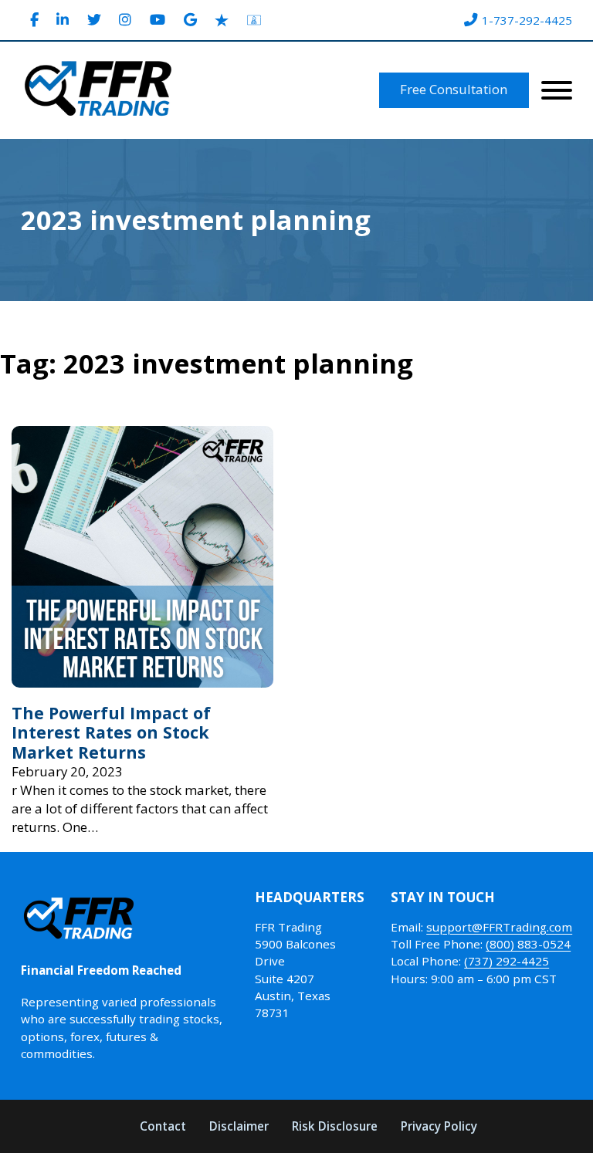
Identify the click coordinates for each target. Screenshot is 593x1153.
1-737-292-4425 (527, 20)
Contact (163, 1126)
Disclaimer (239, 1126)
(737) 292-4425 (506, 961)
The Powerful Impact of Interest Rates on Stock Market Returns (111, 732)
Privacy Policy (439, 1126)
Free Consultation (453, 89)
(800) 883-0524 (528, 944)
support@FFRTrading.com (499, 927)
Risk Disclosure (335, 1126)
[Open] (556, 90)
